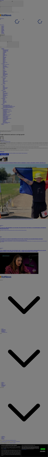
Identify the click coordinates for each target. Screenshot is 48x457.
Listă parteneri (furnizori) (24, 449)
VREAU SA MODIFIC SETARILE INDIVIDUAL (42, 451)
